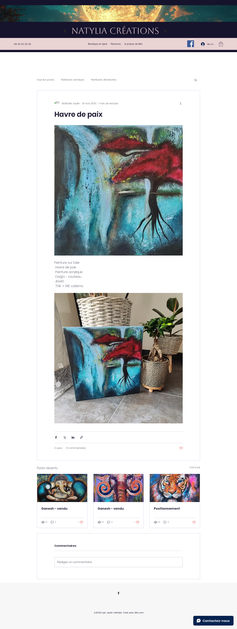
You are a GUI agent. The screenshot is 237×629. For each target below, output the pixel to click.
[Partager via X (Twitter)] (64, 437)
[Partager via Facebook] (56, 437)
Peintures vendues (72, 79)
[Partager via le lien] (81, 437)
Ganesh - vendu (54, 508)
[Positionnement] (175, 488)
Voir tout (195, 467)
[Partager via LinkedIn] (73, 437)
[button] (221, 44)
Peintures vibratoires (103, 79)
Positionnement (167, 508)
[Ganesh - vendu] (62, 488)
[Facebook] (190, 43)
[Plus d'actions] (181, 104)
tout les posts (45, 79)
